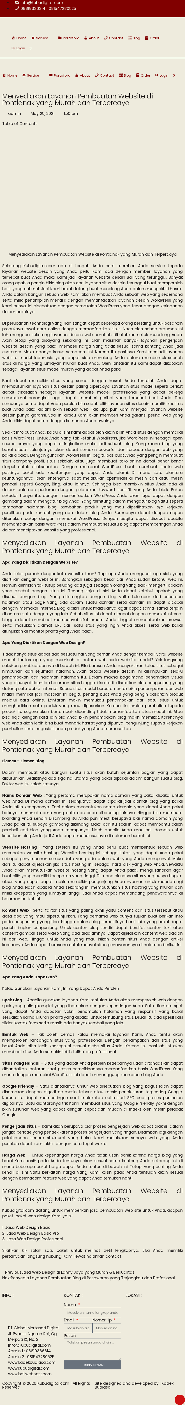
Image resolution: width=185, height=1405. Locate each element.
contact (113, 1256)
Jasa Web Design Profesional (35, 1239)
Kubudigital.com (39, 266)
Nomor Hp (102, 1320)
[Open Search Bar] (171, 48)
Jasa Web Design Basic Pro (32, 1233)
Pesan (70, 1335)
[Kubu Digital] (17, 64)
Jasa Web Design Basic (28, 1227)
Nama (70, 1304)
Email (69, 1320)
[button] (42, 38)
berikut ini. (140, 835)
